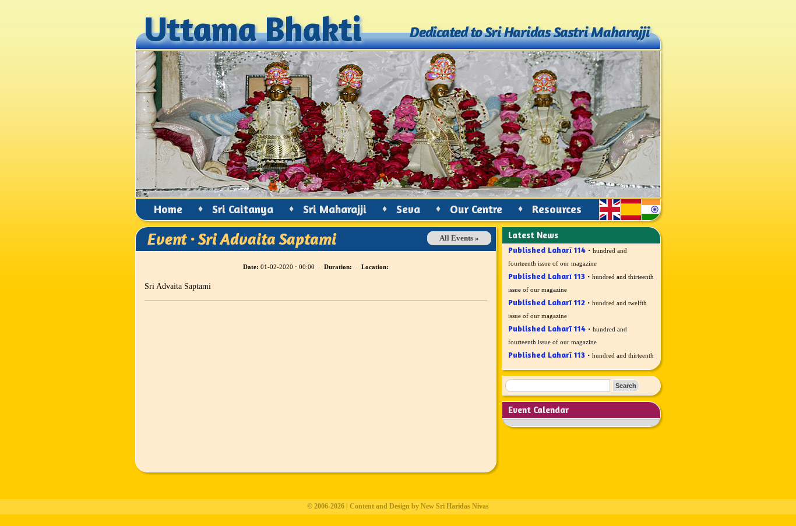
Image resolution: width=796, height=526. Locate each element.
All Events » (459, 238)
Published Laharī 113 (546, 272)
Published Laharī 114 (547, 325)
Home (168, 209)
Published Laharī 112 (546, 298)
